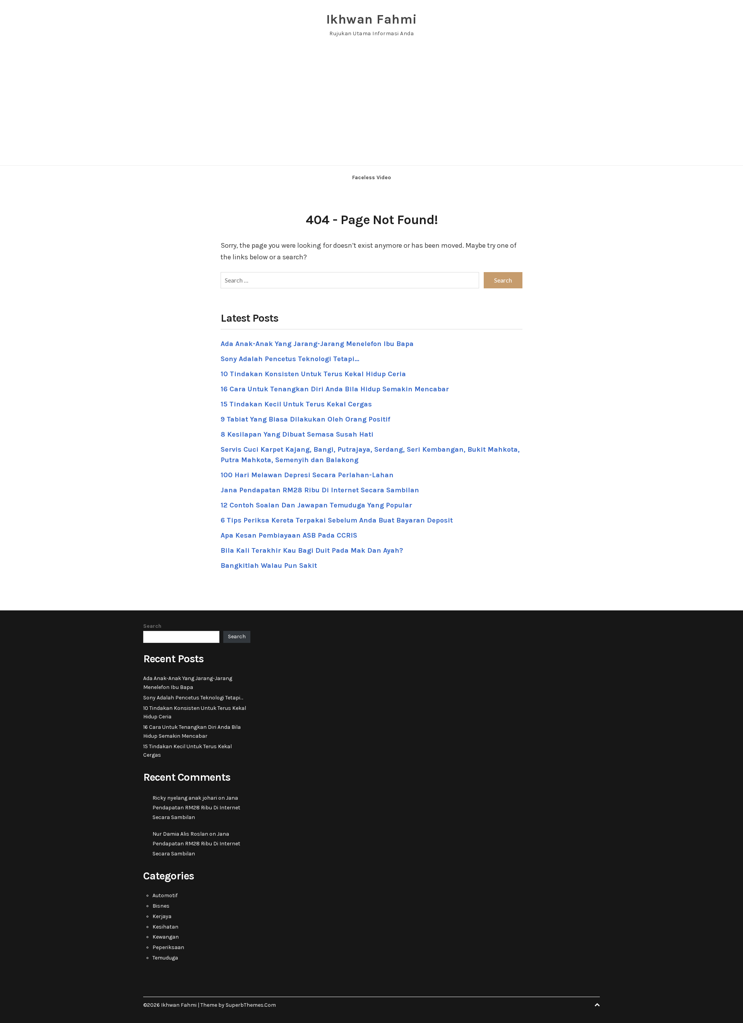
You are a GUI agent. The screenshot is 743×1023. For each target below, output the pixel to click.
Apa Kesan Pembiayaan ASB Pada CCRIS (289, 535)
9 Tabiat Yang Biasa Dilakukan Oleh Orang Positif (305, 419)
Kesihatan (165, 927)
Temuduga (165, 957)
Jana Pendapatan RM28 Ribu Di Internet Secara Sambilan (320, 490)
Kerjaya (161, 916)
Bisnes (160, 906)
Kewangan (165, 937)
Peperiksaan (168, 947)
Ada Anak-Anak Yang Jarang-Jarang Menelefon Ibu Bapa (317, 343)
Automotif (165, 895)
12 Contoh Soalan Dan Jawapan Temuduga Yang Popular (316, 505)
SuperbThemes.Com (251, 1005)
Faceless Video (371, 177)
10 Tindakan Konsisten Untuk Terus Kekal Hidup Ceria (313, 374)
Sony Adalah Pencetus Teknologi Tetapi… (290, 359)
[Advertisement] (371, 107)
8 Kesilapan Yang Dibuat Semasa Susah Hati (297, 434)
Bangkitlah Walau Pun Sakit (269, 565)
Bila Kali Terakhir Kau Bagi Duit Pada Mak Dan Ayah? (312, 550)
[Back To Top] (597, 1005)
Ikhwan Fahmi (371, 19)
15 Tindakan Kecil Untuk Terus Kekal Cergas (296, 404)
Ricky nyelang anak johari (184, 798)
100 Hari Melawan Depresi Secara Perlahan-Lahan (307, 475)
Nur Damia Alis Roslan (180, 834)
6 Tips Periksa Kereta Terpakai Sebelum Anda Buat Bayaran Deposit (337, 520)
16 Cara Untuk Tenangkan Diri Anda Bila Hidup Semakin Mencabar (335, 389)
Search (152, 626)
